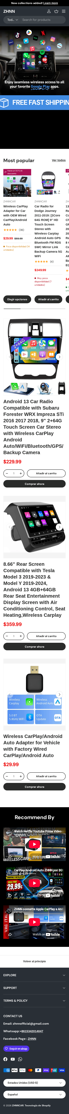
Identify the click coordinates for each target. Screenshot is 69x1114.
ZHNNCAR (18, 1105)
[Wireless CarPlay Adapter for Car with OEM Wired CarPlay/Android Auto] (17, 183)
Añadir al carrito (46, 473)
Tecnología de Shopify (38, 1105)
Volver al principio (34, 961)
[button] (56, 11)
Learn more (49, 3)
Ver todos (59, 160)
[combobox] (34, 20)
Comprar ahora (34, 484)
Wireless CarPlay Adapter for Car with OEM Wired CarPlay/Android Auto (15, 215)
